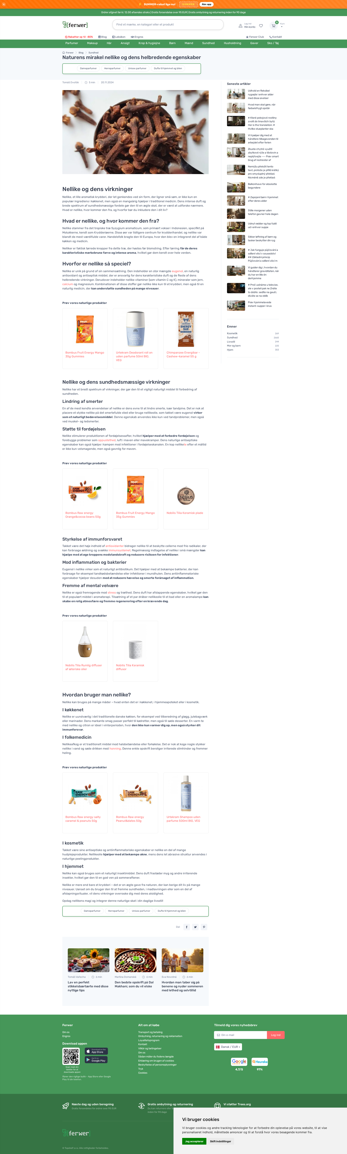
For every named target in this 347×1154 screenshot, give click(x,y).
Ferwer (70, 52)
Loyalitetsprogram (148, 1040)
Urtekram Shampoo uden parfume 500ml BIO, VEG (183, 818)
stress (112, 592)
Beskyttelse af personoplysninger (157, 1064)
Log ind (275, 1035)
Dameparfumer (88, 68)
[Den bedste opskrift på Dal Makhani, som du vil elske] (135, 960)
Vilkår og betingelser (149, 1048)
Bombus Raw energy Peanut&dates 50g (130, 818)
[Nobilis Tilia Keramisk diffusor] (135, 640)
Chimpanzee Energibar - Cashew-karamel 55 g (183, 354)
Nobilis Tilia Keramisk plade (185, 513)
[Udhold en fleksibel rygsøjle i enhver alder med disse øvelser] (236, 94)
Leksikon (120, 36)
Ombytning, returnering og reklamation (160, 1036)
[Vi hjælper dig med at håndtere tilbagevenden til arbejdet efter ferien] (236, 138)
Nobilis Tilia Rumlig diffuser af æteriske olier (83, 667)
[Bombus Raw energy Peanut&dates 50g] (135, 792)
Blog (104, 36)
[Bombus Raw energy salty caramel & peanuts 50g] (84, 792)
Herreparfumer (112, 68)
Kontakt (277, 36)
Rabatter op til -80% (80, 36)
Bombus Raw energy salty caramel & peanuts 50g (83, 818)
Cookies (142, 1072)
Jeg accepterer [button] (194, 1141)
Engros (139, 36)
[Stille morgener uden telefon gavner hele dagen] (236, 214)
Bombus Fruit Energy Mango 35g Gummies (84, 354)
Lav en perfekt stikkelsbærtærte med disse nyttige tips (88, 986)
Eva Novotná (169, 976)
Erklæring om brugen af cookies (156, 1060)
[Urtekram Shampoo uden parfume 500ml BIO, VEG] (186, 792)
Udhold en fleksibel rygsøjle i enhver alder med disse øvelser (260, 94)
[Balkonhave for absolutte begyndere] (236, 187)
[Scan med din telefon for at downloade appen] (72, 1056)
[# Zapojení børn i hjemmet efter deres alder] (236, 200)
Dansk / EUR (229, 1047)
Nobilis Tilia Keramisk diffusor (130, 667)
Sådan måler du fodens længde (156, 1056)
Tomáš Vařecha (77, 976)
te (185, 444)
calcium (67, 284)
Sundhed (93, 52)
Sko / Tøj (273, 43)
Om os (65, 1032)
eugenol (177, 271)
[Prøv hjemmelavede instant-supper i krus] (236, 305)
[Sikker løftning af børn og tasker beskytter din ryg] (236, 240)
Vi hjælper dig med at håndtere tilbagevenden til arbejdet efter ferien (263, 139)
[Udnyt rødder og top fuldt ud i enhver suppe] (236, 227)
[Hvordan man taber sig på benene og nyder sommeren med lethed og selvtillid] (182, 960)
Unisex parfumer (137, 68)
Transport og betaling (150, 1032)
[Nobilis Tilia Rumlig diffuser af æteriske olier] (84, 640)
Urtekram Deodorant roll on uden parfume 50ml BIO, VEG (134, 356)
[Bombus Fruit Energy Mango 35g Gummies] (84, 327)
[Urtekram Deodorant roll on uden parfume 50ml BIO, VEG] (135, 327)
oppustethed (107, 440)
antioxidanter (115, 546)
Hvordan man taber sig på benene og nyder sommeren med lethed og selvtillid (182, 986)
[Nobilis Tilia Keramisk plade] (186, 487)
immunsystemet (119, 550)
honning (115, 748)
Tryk (140, 1068)
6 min (98, 976)
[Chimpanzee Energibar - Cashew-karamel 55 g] (186, 327)
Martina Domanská (125, 976)
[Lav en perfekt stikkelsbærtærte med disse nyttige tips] (88, 960)
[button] (96, 1051)
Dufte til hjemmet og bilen (168, 68)
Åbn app (206, 4)
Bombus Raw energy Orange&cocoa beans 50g (83, 514)
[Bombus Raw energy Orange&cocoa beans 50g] (84, 487)
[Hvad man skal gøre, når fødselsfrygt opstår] (236, 108)
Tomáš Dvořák (70, 82)
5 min (91, 82)
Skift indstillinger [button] (220, 1141)
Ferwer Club (256, 36)
